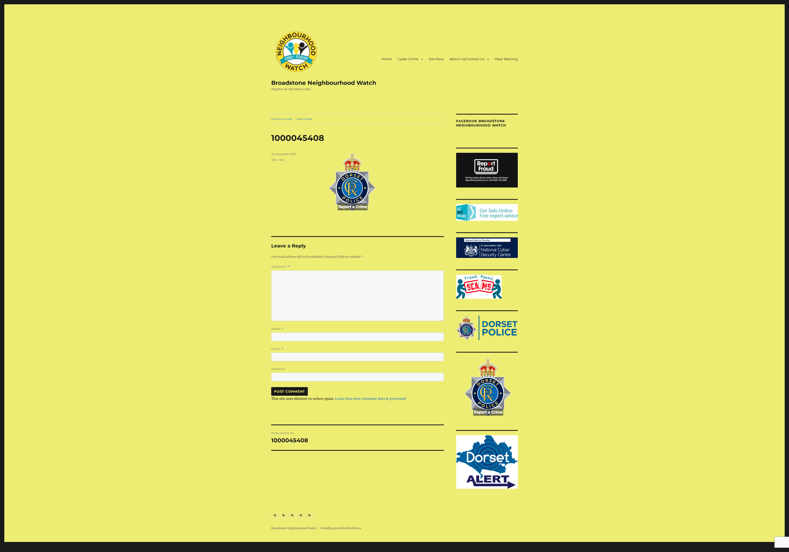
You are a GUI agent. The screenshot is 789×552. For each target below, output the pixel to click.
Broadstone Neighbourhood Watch (323, 82)
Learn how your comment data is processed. (370, 399)
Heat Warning (506, 59)
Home (387, 59)
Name (277, 329)
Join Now (436, 59)
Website (278, 369)
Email (277, 349)
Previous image (281, 119)
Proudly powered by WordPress (341, 528)
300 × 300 (277, 159)
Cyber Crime (408, 59)
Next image (304, 119)
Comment (280, 267)
